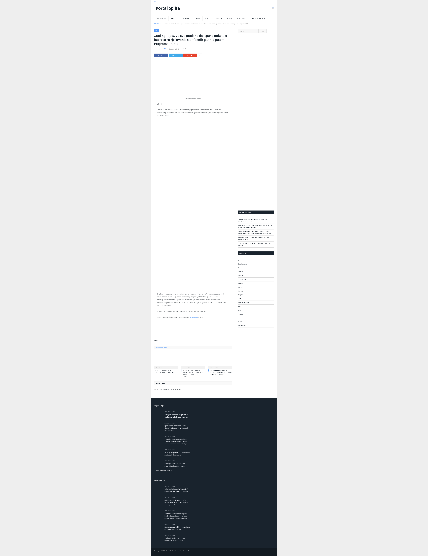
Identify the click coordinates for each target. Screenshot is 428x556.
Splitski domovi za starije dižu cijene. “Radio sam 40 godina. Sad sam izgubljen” (255, 226)
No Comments (187, 49)
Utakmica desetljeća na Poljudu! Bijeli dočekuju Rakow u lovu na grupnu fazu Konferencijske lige (254, 232)
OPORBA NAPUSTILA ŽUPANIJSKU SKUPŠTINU (165, 371)
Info (207, 18)
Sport (240, 306)
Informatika (242, 279)
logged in (166, 389)
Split (156, 30)
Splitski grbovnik (258, 18)
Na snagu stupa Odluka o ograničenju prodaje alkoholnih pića (177, 454)
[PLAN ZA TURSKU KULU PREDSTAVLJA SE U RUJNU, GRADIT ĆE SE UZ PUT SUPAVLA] (193, 360)
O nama (186, 18)
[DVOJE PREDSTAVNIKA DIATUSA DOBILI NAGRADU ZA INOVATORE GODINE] (220, 360)
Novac (240, 287)
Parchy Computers (189, 551)
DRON (229, 18)
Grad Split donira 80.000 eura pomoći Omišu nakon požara (175, 465)
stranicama (194, 317)
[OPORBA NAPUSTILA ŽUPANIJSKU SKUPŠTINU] (166, 360)
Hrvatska (241, 276)
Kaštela (240, 283)
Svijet (240, 310)
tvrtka (240, 318)
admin (164, 49)
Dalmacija (241, 268)
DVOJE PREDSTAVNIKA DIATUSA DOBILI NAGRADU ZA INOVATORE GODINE (221, 372)
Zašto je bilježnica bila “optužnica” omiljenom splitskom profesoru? (176, 416)
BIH (239, 260)
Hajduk (240, 272)
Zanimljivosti (242, 326)
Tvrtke (197, 18)
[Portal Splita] (167, 7)
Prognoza (241, 295)
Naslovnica (161, 18)
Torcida (240, 314)
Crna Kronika (242, 264)
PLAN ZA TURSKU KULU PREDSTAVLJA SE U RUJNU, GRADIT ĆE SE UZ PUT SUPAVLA (193, 373)
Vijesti (173, 18)
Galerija (219, 18)
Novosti (240, 291)
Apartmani (241, 18)
